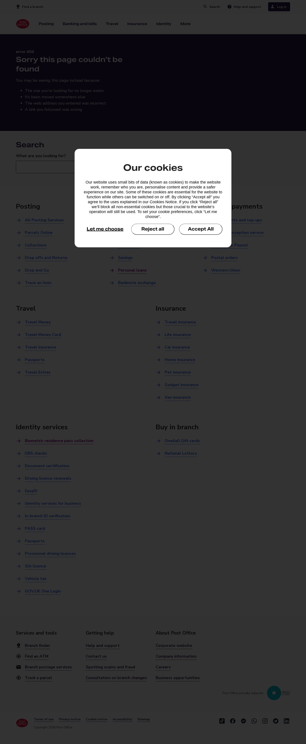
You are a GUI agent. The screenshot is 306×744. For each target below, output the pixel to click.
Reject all (152, 229)
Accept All (201, 229)
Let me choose (105, 229)
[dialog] (153, 198)
